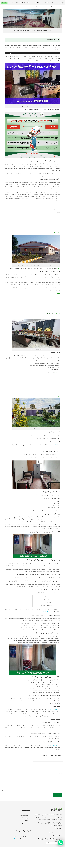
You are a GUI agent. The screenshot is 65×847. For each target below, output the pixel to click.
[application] (32, 53)
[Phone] (60, 842)
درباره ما (16, 2)
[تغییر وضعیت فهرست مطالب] (57, 39)
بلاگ (13, 2)
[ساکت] (10, 53)
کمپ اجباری (16, 836)
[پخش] (58, 53)
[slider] (7, 53)
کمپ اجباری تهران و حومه (38, 2)
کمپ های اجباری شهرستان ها (25, 2)
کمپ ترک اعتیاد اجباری (48, 2)
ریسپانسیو (14, 838)
